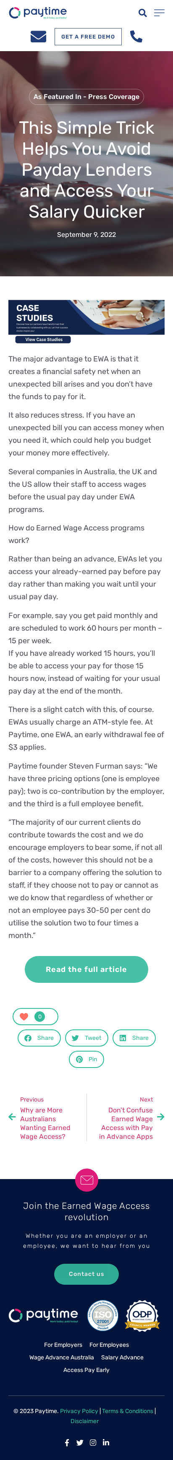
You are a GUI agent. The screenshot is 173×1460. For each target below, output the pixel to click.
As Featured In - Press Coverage (86, 97)
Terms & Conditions (127, 1411)
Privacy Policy (79, 1411)
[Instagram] (93, 1442)
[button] (143, 13)
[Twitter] (80, 1442)
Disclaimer (85, 1421)
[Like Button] (24, 1017)
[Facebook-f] (67, 1442)
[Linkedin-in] (106, 1442)
